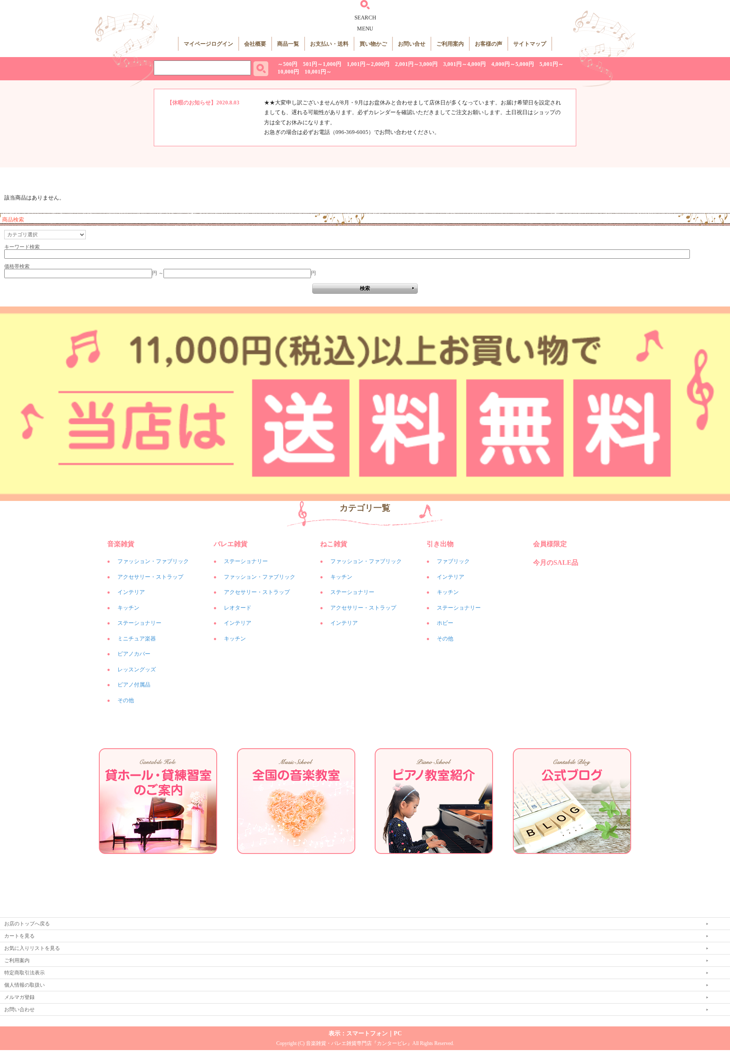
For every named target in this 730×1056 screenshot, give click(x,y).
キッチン (128, 608)
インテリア (131, 592)
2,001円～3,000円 (416, 64)
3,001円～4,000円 (464, 64)
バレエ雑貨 (231, 543)
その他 (125, 700)
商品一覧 (288, 44)
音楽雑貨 (120, 543)
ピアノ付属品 (133, 684)
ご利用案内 (450, 44)
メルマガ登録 (19, 997)
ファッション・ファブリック (153, 561)
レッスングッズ (136, 669)
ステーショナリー (139, 623)
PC (398, 1033)
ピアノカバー (133, 654)
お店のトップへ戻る (27, 924)
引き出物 (440, 543)
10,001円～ (318, 71)
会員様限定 (550, 543)
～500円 (287, 64)
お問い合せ (411, 44)
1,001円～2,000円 (368, 64)
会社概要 (255, 44)
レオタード (237, 608)
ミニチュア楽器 (136, 638)
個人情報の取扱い (24, 985)
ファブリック (453, 561)
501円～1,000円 (322, 64)
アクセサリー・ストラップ (150, 577)
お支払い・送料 (329, 44)
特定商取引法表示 (24, 973)
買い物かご (373, 44)
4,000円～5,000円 (512, 64)
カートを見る (19, 936)
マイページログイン (208, 44)
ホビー (445, 623)
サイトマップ (529, 44)
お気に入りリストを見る (32, 948)
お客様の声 (488, 44)
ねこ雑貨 (333, 543)
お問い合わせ (19, 1009)
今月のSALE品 (555, 562)
